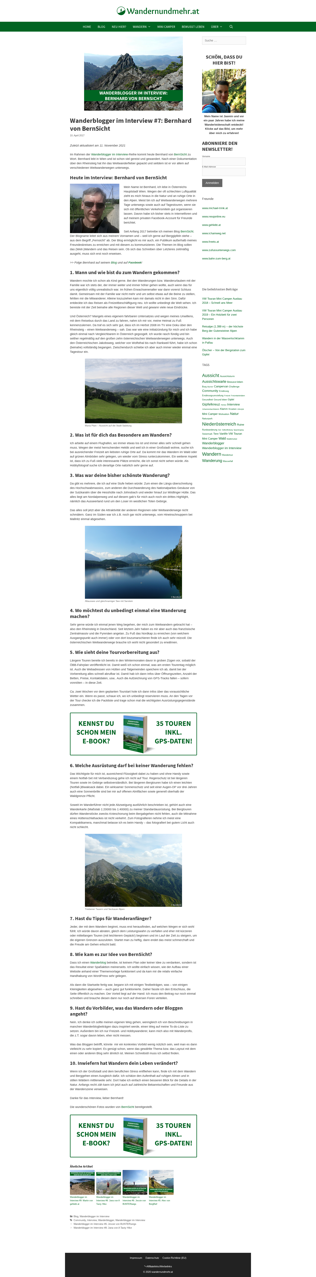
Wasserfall (228, 461)
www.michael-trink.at (215, 208)
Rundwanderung (209, 430)
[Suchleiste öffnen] (231, 27)
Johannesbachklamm (210, 409)
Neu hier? (119, 27)
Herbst (223, 405)
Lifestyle (240, 409)
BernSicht (180, 154)
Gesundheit (207, 400)
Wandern (140, 27)
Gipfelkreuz (211, 404)
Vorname (206, 156)
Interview (92, 1220)
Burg (204, 387)
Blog (101, 27)
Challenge (234, 386)
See (219, 430)
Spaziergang (239, 430)
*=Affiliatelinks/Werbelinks (158, 1266)
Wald (222, 438)
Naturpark (207, 418)
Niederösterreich (219, 424)
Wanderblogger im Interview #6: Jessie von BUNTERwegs (134, 1200)
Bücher (210, 387)
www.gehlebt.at (211, 225)
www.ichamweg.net (214, 233)
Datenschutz (152, 1257)
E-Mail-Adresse (209, 167)
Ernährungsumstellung (212, 395)
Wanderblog (98, 962)
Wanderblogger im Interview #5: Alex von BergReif (159, 1200)
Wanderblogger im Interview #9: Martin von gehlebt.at (81, 1200)
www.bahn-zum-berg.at (216, 258)
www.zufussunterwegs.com (219, 250)
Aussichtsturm (227, 376)
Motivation (224, 414)
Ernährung (224, 391)
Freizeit (227, 396)
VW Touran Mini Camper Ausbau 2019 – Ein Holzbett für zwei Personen (222, 315)
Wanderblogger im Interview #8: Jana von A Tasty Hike (108, 1200)
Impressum (136, 1257)
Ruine (240, 424)
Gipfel (231, 399)
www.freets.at (210, 241)
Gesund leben (220, 400)
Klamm (224, 408)
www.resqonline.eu (213, 216)
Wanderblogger (106, 1220)
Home (87, 27)
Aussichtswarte (214, 381)
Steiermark (207, 434)
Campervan (221, 386)
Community (80, 1220)
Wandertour (227, 455)
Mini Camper (166, 27)
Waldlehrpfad (232, 439)
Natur (234, 414)
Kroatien (233, 409)
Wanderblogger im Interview (109, 154)
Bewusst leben (193, 27)
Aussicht (210, 375)
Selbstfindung (227, 430)
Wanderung (212, 460)
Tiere (216, 433)
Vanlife (223, 433)
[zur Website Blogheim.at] (211, 279)
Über (214, 27)
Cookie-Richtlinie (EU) (174, 1257)
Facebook (134, 262)
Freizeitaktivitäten (238, 396)
